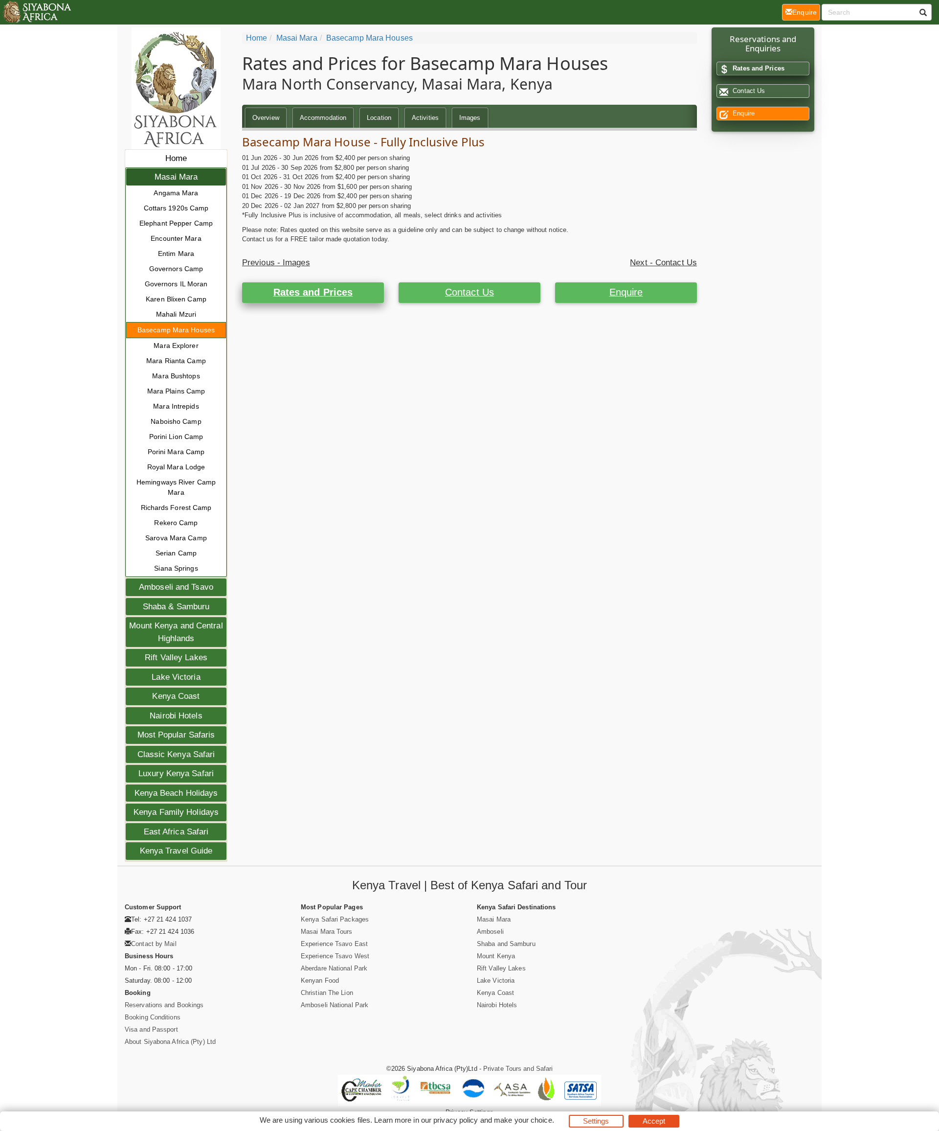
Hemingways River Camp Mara (176, 487)
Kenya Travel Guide (176, 850)
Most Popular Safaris (176, 734)
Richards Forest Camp (176, 507)
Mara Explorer (176, 345)
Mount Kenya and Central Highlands (176, 632)
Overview (265, 117)
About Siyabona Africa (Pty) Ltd (170, 1041)
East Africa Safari (176, 831)
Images (470, 117)
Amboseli (490, 931)
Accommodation (323, 117)
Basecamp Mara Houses (176, 330)
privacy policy (455, 1120)
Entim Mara (176, 253)
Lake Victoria (176, 677)
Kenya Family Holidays (176, 812)
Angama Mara (176, 193)
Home (176, 158)
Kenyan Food (320, 980)
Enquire (626, 292)
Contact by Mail (154, 943)
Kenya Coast (176, 696)
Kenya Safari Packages (335, 919)
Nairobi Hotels (176, 715)
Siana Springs (176, 568)
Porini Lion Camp (176, 436)
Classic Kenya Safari (176, 754)
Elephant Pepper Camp (176, 223)
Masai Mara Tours (327, 931)
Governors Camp (176, 269)
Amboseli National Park (334, 1005)
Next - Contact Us (663, 262)
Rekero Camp (176, 523)
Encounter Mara (176, 238)
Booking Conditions (152, 1017)
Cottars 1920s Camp (176, 208)
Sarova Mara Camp (176, 538)
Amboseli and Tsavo (176, 587)
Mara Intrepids (176, 406)
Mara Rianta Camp (176, 361)
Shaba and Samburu (506, 943)
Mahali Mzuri (176, 314)
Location (379, 117)
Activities (425, 117)
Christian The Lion (327, 992)
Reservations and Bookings (164, 1005)
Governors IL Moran (176, 284)
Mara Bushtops (176, 376)
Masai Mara (176, 177)
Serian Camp (176, 553)
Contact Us (469, 292)
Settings (596, 1121)
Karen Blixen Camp (176, 299)
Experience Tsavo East (334, 943)
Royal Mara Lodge (176, 467)
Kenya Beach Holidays (176, 793)
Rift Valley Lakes (176, 657)
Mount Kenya (496, 956)
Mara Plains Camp (176, 391)
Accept (654, 1121)
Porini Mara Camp (176, 452)
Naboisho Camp (176, 421)
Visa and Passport (151, 1029)
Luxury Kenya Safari (176, 773)
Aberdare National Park (334, 968)
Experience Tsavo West (335, 956)
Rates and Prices (313, 292)
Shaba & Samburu (176, 606)
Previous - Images (276, 262)
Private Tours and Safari (518, 1068)
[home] (36, 12)
